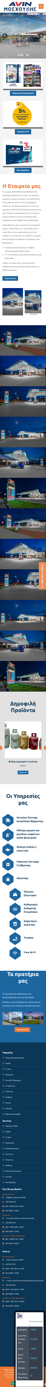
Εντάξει (15, 1383)
